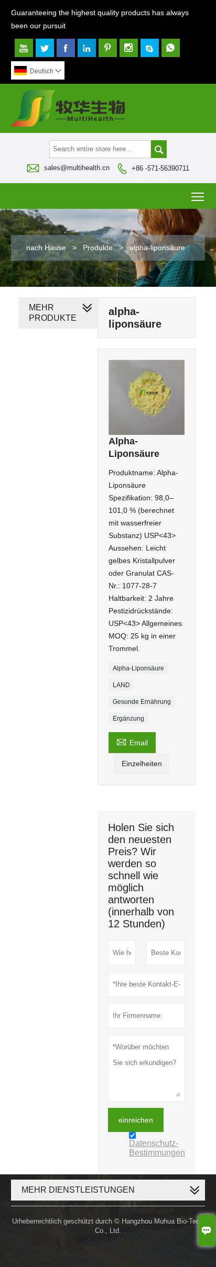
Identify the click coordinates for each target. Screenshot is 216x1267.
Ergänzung (128, 718)
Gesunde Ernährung (142, 701)
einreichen (135, 1120)
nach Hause (46, 247)
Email (132, 741)
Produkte (98, 247)
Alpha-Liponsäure (138, 668)
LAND (121, 685)
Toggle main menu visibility (198, 196)
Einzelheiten (142, 763)
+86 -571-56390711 (160, 168)
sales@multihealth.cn (77, 168)
